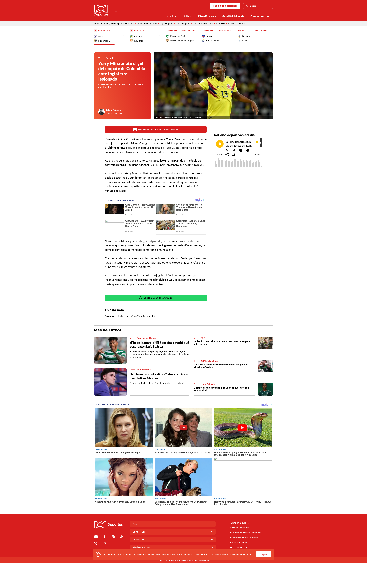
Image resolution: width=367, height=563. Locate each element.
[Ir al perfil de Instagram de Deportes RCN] (113, 537)
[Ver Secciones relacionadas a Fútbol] (175, 16)
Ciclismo (187, 16)
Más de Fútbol (107, 330)
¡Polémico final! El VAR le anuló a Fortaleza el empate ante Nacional (222, 342)
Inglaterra (123, 316)
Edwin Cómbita (113, 110)
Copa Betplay (182, 23)
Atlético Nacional (236, 23)
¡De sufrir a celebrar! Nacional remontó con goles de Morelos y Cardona (221, 366)
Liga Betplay (166, 23)
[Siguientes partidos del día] (271, 36)
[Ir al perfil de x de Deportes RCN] (95, 544)
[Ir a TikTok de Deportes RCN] (121, 537)
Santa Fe (220, 23)
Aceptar (263, 554)
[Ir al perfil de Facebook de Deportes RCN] (104, 537)
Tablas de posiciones (225, 5)
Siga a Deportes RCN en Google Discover (158, 129)
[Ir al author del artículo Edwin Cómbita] (101, 112)
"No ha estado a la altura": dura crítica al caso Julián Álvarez (159, 376)
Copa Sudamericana (203, 23)
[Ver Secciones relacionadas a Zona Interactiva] (272, 16)
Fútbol (169, 16)
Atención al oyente (239, 522)
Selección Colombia (147, 23)
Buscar (253, 6)
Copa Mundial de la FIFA (143, 316)
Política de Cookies (243, 554)
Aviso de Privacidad (239, 527)
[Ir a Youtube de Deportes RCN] (96, 537)
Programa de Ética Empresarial (245, 537)
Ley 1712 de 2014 (239, 547)
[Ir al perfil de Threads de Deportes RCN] (105, 544)
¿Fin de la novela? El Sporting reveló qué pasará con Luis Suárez (159, 345)
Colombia (109, 316)
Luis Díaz (129, 23)
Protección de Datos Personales (245, 532)
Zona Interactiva (259, 16)
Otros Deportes (207, 16)
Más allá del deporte (233, 16)
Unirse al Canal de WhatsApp (158, 297)
